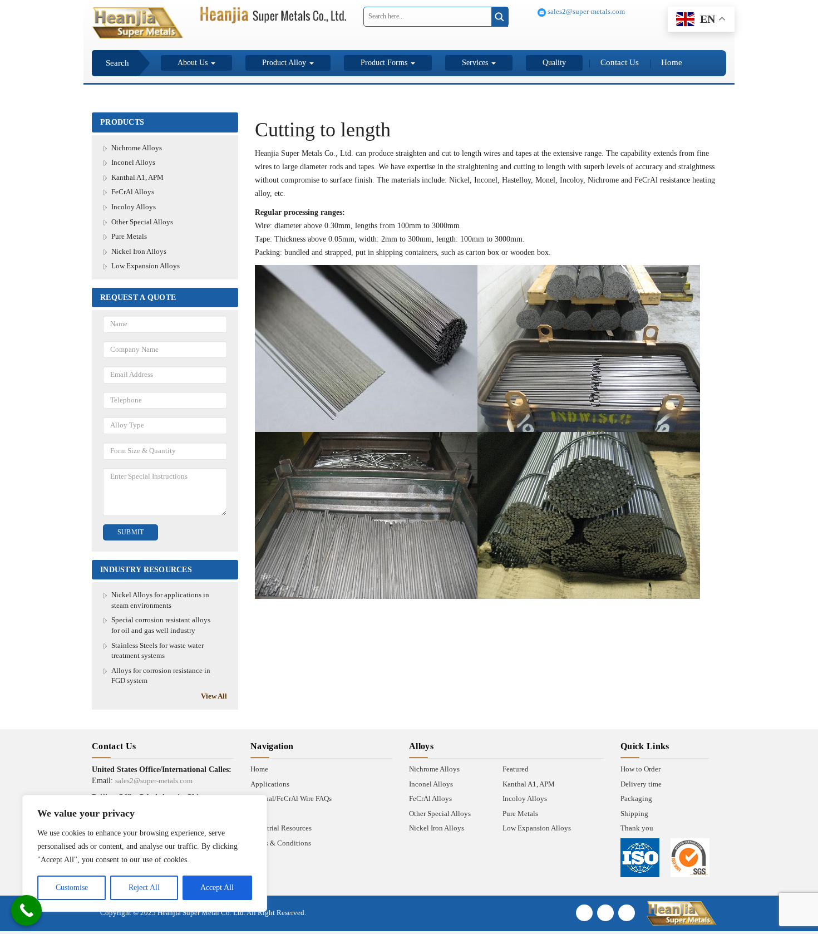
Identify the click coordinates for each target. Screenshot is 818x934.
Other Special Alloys (142, 222)
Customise (72, 887)
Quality (554, 62)
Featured (515, 769)
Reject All (144, 887)
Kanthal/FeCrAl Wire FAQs (291, 798)
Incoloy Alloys (133, 207)
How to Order (640, 769)
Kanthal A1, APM (137, 177)
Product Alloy (285, 62)
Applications (269, 784)
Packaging (636, 798)
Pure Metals (129, 236)
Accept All (217, 887)
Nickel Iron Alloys (138, 251)
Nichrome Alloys (136, 148)
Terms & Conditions (280, 843)
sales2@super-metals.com (585, 11)
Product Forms (385, 62)
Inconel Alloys (133, 162)
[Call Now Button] (26, 910)
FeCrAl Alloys (132, 192)
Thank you (636, 828)
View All (214, 696)
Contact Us (619, 62)
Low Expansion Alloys (145, 266)
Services (476, 62)
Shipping (634, 813)
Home (671, 62)
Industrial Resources (281, 828)
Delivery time (641, 784)
